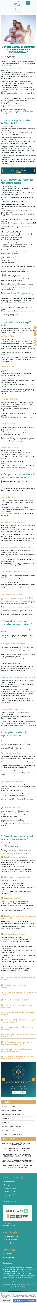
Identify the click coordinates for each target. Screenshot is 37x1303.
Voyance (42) (6, 1122)
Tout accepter (30, 1300)
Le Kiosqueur (7, 1223)
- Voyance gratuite (9, 1195)
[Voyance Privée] (35, 341)
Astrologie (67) (8, 1131)
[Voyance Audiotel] (35, 344)
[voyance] (18, 170)
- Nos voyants (7, 1185)
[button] (33, 1079)
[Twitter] (35, 331)
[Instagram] (35, 334)
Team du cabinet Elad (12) (11, 1127)
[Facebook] (35, 327)
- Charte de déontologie (10, 1236)
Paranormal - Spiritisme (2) (12, 1114)
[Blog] (35, 338)
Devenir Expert (7, 1263)
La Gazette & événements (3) (12, 1135)
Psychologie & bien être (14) (12, 1110)
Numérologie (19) (8, 1106)
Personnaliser (6, 1300)
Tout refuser (18, 1300)
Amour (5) (5, 1118)
